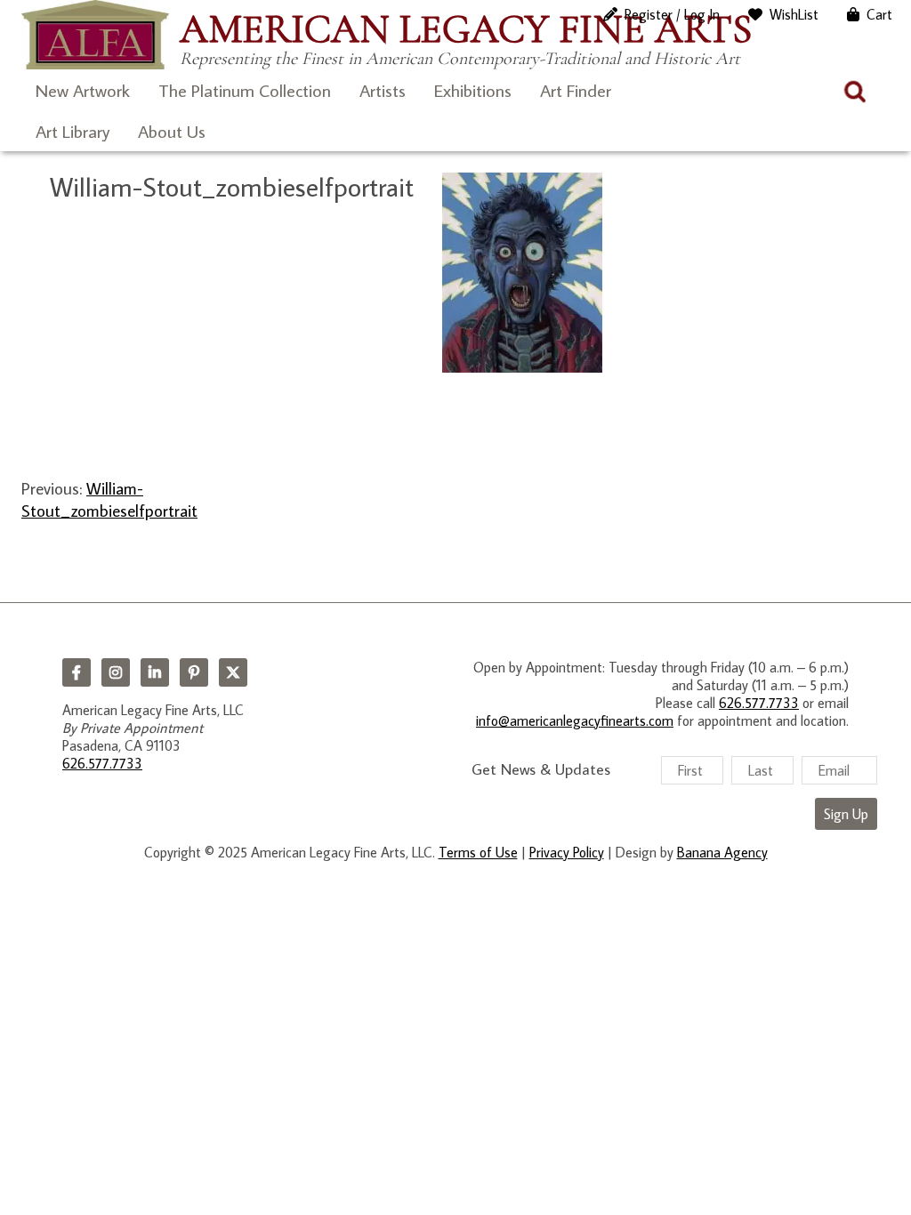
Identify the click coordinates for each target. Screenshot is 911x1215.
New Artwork (83, 89)
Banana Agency (722, 852)
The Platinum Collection (244, 89)
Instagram (115, 672)
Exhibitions (473, 89)
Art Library (72, 130)
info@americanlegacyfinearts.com (574, 720)
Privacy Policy (566, 852)
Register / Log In (672, 14)
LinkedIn (155, 672)
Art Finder (575, 89)
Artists (382, 89)
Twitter (233, 672)
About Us (172, 130)
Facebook (76, 672)
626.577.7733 (102, 763)
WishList (794, 14)
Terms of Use (478, 852)
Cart (879, 14)
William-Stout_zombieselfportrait (109, 499)
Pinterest (194, 672)
